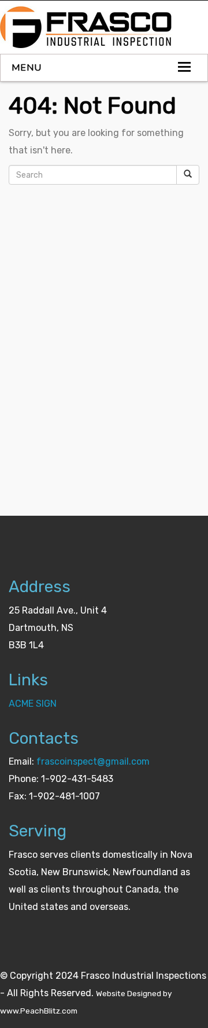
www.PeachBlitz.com (38, 1010)
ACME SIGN (33, 703)
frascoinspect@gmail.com (93, 761)
